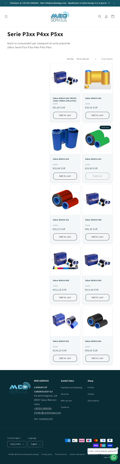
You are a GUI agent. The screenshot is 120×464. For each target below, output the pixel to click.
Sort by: (70, 59)
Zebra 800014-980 (61, 280)
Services (65, 394)
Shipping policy (107, 454)
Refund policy (93, 454)
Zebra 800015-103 (93, 159)
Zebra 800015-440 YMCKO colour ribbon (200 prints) (64, 99)
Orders (91, 394)
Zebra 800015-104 (61, 159)
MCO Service (19, 454)
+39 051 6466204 (43, 408)
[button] (6, 16)
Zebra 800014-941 (61, 341)
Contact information (77, 454)
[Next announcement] (114, 3)
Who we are (66, 400)
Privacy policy (47, 454)
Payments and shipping (71, 387)
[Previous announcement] (5, 3)
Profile (91, 387)
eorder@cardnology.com (47, 412)
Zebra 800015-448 (93, 220)
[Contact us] (114, 457)
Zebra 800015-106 (93, 98)
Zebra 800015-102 (61, 220)
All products (93, 400)
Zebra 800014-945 (93, 280)
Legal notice (108, 457)
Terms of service (61, 454)
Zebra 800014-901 (93, 341)
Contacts (65, 407)
